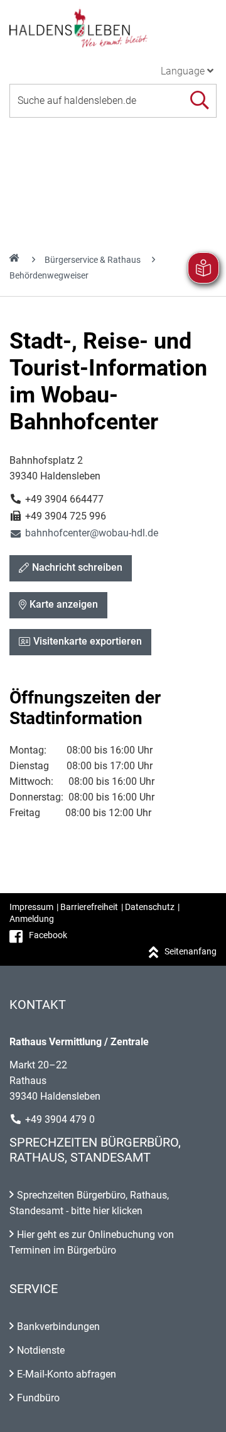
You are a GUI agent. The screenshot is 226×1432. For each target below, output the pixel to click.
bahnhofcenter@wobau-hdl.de (83, 533)
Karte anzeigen (64, 604)
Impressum (31, 907)
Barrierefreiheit (89, 907)
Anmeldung (31, 919)
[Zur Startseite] (113, 27)
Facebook (48, 935)
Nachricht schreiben (77, 567)
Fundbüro (38, 1398)
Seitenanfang (190, 951)
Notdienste (41, 1350)
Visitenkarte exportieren (87, 641)
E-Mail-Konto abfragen (66, 1374)
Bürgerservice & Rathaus (93, 260)
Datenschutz (150, 907)
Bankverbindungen (58, 1326)
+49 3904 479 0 (60, 1119)
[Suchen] (199, 100)
